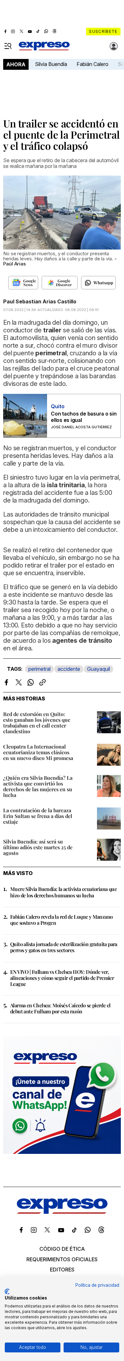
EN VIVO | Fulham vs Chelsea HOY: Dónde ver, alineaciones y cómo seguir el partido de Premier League (62, 977)
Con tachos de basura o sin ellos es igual (84, 416)
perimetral (39, 669)
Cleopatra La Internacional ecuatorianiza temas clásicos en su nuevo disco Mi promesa (38, 752)
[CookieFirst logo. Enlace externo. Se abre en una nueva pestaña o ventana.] (7, 1291)
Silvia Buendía (51, 64)
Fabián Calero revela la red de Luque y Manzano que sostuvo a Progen (61, 919)
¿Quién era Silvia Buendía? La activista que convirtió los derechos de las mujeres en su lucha (37, 786)
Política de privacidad (97, 1285)
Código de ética (62, 1249)
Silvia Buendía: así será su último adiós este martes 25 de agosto (37, 847)
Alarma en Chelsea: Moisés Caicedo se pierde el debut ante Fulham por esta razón (60, 1008)
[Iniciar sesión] (114, 46)
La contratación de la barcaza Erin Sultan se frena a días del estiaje (37, 816)
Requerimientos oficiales (62, 1259)
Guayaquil (98, 669)
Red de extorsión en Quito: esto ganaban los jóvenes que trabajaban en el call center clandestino (36, 723)
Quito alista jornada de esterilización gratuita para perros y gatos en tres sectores (63, 947)
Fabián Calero (92, 64)
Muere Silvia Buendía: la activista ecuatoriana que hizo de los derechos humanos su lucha (63, 892)
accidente (69, 669)
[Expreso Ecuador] (62, 1212)
